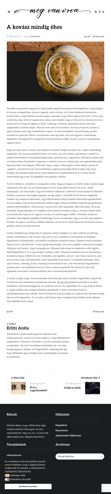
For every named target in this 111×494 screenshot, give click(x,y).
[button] (7, 475)
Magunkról (61, 425)
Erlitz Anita (35, 36)
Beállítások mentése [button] (28, 486)
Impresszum (62, 430)
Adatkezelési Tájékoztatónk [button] (18, 471)
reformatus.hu (14, 455)
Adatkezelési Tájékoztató (68, 435)
